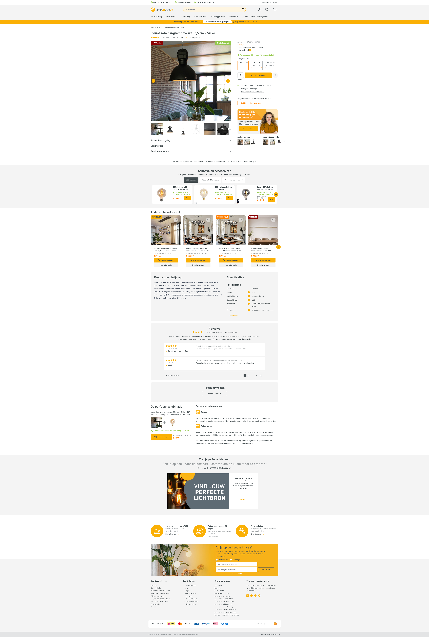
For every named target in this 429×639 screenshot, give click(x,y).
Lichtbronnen (233, 17)
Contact (154, 607)
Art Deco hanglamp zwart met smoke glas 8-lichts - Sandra (166, 250)
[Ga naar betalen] (228, 81)
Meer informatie (244, 339)
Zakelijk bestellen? (190, 604)
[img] (191, 81)
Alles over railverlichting (223, 607)
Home (152, 27)
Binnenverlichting (156, 17)
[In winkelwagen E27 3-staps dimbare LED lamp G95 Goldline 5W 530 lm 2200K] (229, 198)
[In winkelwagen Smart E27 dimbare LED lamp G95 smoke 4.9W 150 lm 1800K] (271, 199)
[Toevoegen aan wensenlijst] (275, 75)
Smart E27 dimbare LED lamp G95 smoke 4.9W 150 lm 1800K (265, 188)
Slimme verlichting (200, 17)
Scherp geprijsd (262, 17)
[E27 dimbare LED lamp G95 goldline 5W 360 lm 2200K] (172, 422)
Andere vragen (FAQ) (190, 602)
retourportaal (232, 441)
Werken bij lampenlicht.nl (160, 602)
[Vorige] (153, 81)
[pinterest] (255, 595)
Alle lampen (218, 585)
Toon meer (233, 316)
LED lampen (191, 180)
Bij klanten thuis (234, 162)
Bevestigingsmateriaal (234, 180)
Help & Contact (266, 2)
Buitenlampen (170, 17)
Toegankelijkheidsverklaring (161, 599)
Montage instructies (221, 593)
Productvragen (250, 162)
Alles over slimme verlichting (225, 610)
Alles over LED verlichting (224, 602)
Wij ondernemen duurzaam (161, 591)
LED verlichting (185, 17)
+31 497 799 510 (236, 443)
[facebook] (247, 595)
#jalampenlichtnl (157, 604)
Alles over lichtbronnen (223, 604)
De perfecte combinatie (182, 162)
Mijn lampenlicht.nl (189, 585)
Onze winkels (156, 588)
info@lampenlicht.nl (219, 443)
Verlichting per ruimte (218, 17)
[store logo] (162, 9)
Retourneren (187, 596)
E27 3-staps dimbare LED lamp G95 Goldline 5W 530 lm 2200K (223, 188)
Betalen (185, 588)
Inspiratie (217, 588)
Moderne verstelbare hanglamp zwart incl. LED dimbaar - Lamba (261, 250)
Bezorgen (186, 591)
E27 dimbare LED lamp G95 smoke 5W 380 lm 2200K (181, 188)
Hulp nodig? (198, 162)
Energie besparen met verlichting (226, 615)
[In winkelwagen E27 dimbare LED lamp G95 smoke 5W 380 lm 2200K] (187, 198)
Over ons (154, 585)
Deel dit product (194, 38)
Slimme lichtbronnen (210, 180)
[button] (214, 22)
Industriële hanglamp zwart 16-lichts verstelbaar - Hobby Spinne (230, 250)
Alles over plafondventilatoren (225, 612)
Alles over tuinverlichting (223, 599)
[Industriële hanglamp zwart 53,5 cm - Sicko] (156, 422)
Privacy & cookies (157, 596)
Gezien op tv (219, 591)
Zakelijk (245, 17)
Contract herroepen (190, 599)
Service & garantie (189, 593)
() (165, 38)
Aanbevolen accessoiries (216, 162)
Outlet (253, 17)
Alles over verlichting (222, 596)
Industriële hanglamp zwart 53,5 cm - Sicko (168, 412)
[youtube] (259, 595)
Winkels (275, 2)
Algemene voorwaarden (160, 593)
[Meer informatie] (233, 22)
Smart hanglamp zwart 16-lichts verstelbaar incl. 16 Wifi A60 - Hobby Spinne (198, 250)
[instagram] (251, 595)
